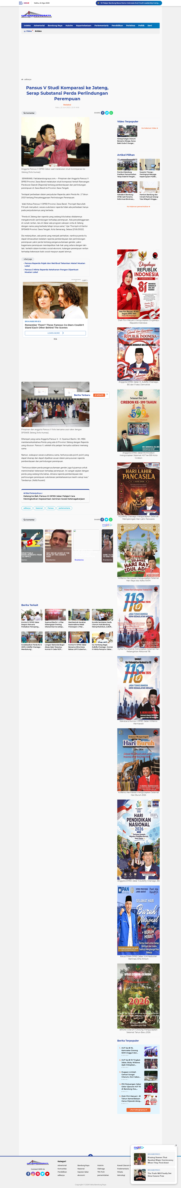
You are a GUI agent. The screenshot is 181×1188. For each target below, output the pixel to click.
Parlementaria (101, 25)
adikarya (27, 508)
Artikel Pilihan (126, 154)
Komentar (30, 113)
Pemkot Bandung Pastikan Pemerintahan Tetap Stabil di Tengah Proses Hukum (126, 174)
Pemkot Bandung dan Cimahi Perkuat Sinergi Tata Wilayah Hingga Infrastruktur (149, 197)
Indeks (27, 25)
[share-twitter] (107, 113)
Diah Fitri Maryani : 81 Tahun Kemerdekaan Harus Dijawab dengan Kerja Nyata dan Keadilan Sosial (132, 1098)
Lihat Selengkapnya (138, 1110)
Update (99, 395)
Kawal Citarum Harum (126, 1165)
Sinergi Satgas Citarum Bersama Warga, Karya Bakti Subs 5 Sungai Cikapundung (126, 141)
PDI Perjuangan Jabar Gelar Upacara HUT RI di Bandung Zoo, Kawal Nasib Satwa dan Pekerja (131, 1086)
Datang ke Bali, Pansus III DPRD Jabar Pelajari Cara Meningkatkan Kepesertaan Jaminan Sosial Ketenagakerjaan (54, 497)
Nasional (39, 508)
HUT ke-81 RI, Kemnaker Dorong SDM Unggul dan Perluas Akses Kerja (130, 1050)
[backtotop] (90, 1156)
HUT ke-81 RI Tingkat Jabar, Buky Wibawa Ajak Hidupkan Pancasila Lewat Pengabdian (131, 1062)
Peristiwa (130, 25)
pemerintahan (103, 1175)
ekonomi (81, 1175)
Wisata (120, 1172)
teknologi (121, 1175)
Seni (150, 25)
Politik (141, 25)
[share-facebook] (103, 113)
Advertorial (39, 25)
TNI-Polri (101, 1172)
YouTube (49, 1177)
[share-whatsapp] (111, 113)
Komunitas (62, 1169)
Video (29, 31)
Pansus (51, 508)
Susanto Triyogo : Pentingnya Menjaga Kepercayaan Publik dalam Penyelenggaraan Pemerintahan (149, 174)
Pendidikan (117, 25)
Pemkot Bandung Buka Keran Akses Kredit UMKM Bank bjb (125, 3)
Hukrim (69, 25)
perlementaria (64, 508)
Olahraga (101, 1169)
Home (26, 3)
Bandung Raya (55, 25)
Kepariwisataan (83, 25)
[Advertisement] (90, 54)
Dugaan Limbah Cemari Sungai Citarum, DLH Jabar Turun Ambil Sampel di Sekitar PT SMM (131, 1074)
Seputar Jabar (83, 1172)
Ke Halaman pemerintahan (138, 207)
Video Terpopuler (127, 121)
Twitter (43, 1177)
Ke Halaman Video (149, 128)
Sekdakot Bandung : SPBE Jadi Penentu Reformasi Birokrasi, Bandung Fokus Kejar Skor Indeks (126, 197)
